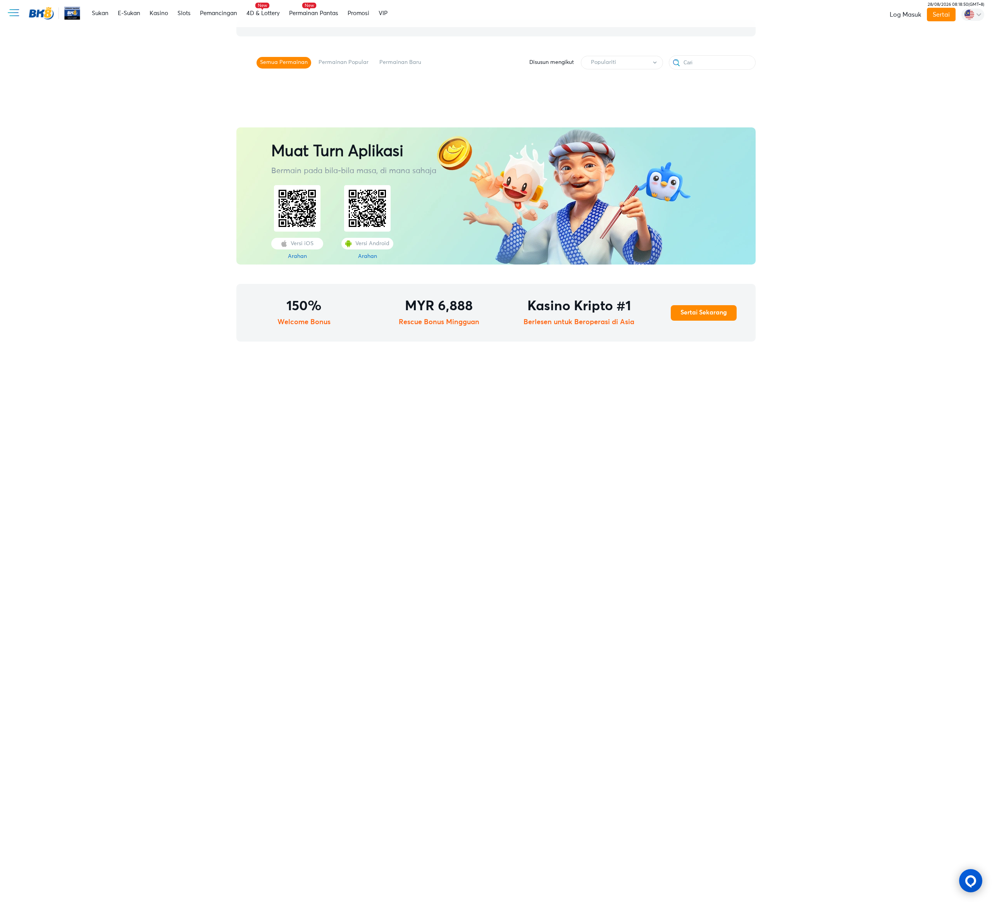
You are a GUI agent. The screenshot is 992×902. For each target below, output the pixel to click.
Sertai (941, 15)
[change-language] (972, 15)
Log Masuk (905, 15)
